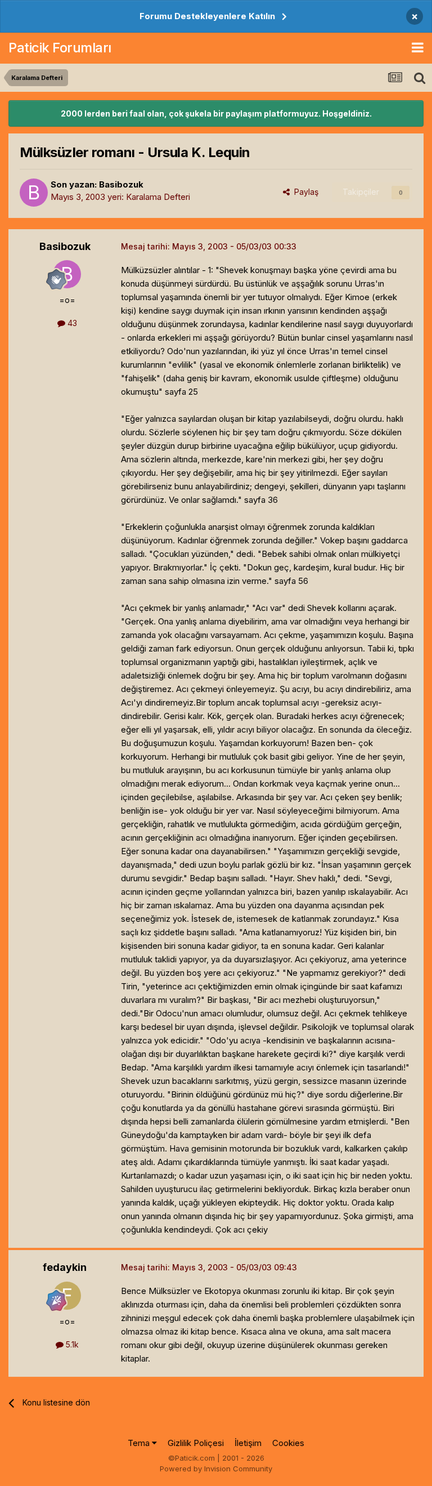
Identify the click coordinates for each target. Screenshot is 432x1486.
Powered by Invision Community (216, 1468)
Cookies (288, 1443)
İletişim (248, 1443)
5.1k (71, 1344)
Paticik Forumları (59, 47)
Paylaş (304, 192)
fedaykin (65, 1267)
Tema (140, 1443)
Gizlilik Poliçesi (196, 1443)
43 (71, 323)
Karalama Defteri (158, 196)
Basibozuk (121, 184)
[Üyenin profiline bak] (34, 193)
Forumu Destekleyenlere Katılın (207, 16)
